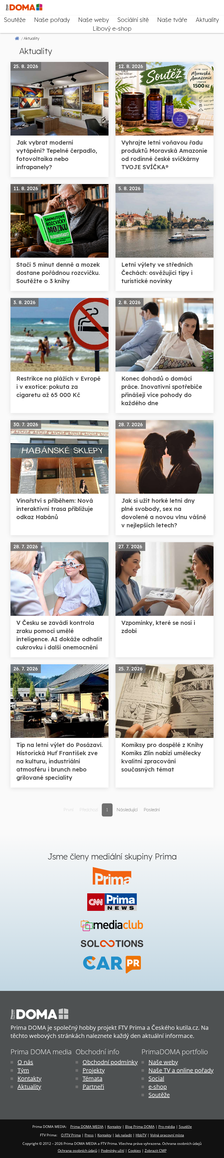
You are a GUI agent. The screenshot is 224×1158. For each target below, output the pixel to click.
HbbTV (141, 1135)
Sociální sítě (133, 19)
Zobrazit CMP (156, 1150)
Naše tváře (172, 19)
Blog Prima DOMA (140, 1126)
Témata (92, 1078)
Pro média (166, 1126)
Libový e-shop (112, 28)
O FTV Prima (71, 1135)
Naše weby (93, 19)
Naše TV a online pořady (181, 1070)
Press (89, 1135)
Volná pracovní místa (167, 1135)
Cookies (134, 1150)
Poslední (152, 809)
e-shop (157, 1087)
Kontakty (29, 1078)
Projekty (94, 1070)
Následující (127, 809)
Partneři (93, 1087)
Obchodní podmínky (110, 1062)
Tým (23, 1070)
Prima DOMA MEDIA (87, 1126)
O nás (25, 1062)
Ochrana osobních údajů (77, 1150)
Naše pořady (52, 19)
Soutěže (15, 19)
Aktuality (207, 19)
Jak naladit (123, 1135)
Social (156, 1078)
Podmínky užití (112, 1150)
